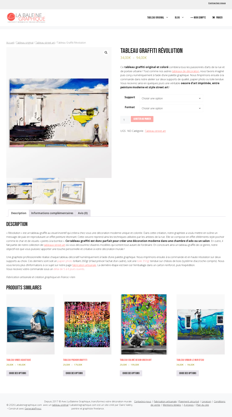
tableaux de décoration (185, 71)
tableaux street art (54, 245)
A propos (189, 404)
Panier (219, 17)
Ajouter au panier (142, 118)
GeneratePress (33, 408)
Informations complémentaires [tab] (52, 213)
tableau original (60, 404)
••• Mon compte (198, 17)
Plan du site (202, 404)
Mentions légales (172, 404)
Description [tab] (18, 213)
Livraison (206, 401)
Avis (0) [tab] (83, 213)
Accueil (10, 42)
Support (130, 97)
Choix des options (17, 373)
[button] (106, 52)
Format (130, 107)
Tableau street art (45, 42)
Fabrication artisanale (165, 401)
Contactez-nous (217, 3)
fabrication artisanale (84, 265)
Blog (177, 17)
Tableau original (155, 17)
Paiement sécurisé (189, 401)
